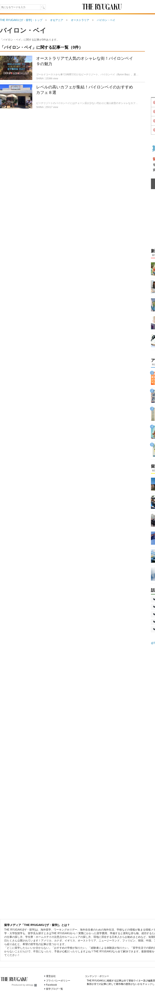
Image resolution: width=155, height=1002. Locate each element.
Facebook (51, 984)
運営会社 (51, 976)
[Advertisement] (72, 158)
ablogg (29, 985)
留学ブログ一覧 (54, 988)
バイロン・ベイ (23, 30)
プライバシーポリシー (58, 980)
